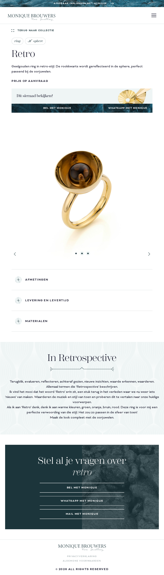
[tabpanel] (82, 188)
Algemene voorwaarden (82, 560)
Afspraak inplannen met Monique (80, 3)
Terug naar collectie (36, 30)
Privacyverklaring (82, 556)
